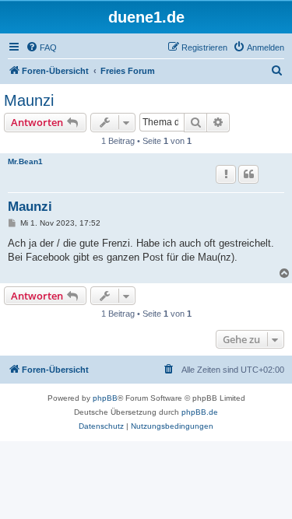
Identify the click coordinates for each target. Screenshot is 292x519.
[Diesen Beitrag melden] (226, 174)
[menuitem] (41, 47)
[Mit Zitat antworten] (248, 174)
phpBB (105, 398)
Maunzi (29, 100)
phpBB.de (199, 412)
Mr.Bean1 (25, 161)
